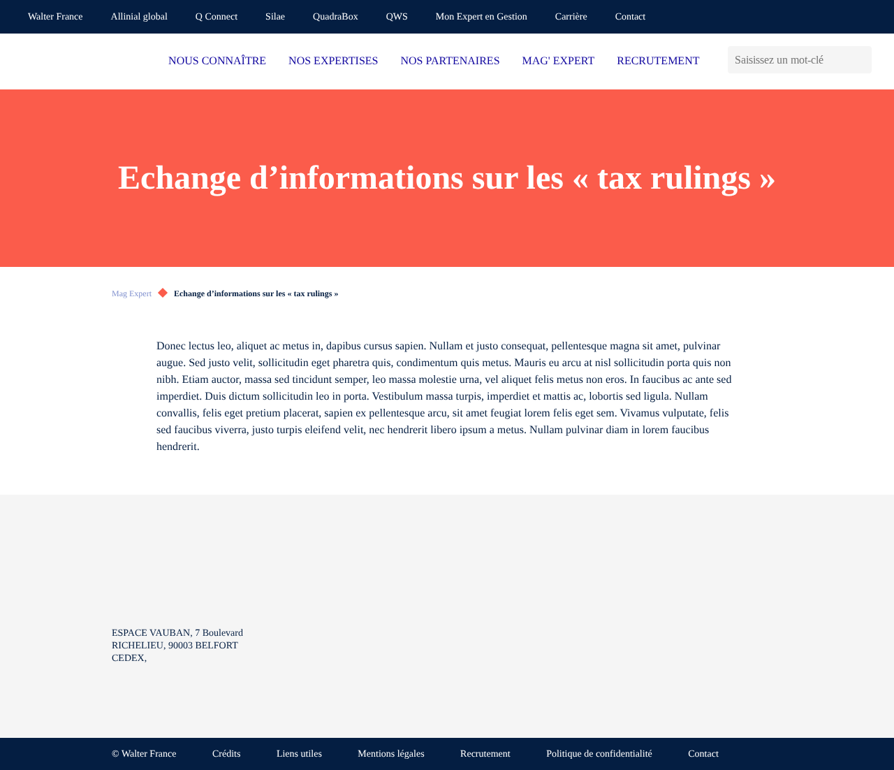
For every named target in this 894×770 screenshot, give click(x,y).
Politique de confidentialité (599, 754)
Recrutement (485, 754)
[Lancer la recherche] (861, 59)
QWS (397, 17)
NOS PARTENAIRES (450, 61)
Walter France (55, 17)
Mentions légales (391, 754)
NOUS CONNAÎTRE (217, 61)
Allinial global (139, 17)
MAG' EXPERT (558, 61)
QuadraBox (335, 17)
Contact (630, 17)
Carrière (571, 17)
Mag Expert (132, 293)
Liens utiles (299, 754)
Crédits (226, 754)
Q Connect (216, 17)
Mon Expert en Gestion (481, 17)
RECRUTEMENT (658, 61)
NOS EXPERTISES (333, 61)
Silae (275, 17)
